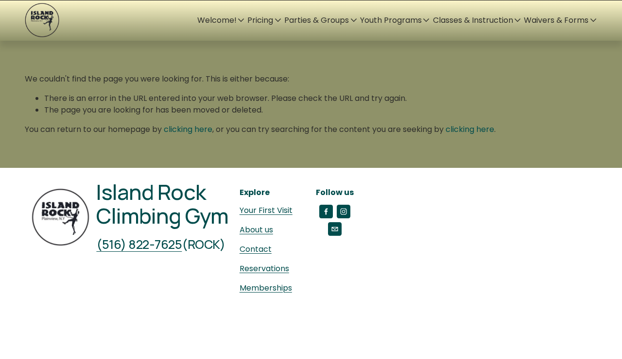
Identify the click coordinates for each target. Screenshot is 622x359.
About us (256, 229)
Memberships (266, 288)
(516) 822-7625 (139, 244)
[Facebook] (326, 211)
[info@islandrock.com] (335, 229)
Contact (256, 249)
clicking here (188, 129)
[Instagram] (343, 211)
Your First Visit (266, 210)
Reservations (264, 268)
